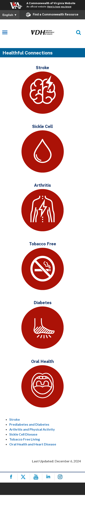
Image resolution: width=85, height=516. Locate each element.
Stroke (14, 419)
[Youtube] (36, 477)
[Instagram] (61, 477)
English (9, 15)
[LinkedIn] (49, 477)
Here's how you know (59, 6)
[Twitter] (24, 477)
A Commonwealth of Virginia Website (50, 3)
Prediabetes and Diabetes (29, 424)
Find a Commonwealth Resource (55, 14)
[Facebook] (12, 477)
